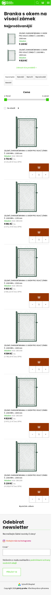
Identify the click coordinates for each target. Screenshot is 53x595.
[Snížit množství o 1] (32, 174)
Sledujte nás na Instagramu (18, 540)
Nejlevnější (20, 77)
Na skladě (13, 108)
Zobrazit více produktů (25, 67)
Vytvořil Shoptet (28, 584)
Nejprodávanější (40, 77)
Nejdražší (30, 77)
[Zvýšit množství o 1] (45, 174)
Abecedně (8, 83)
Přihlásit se (11, 572)
